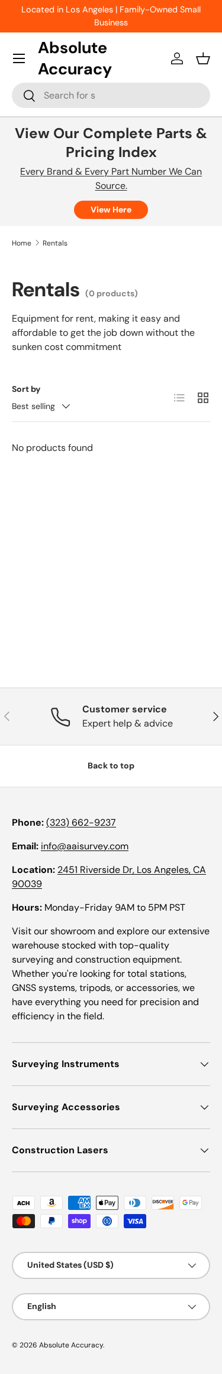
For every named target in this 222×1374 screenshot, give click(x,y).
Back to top (111, 765)
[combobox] (111, 95)
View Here (111, 209)
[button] (203, 58)
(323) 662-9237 (81, 822)
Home (21, 243)
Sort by (26, 389)
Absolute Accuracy (71, 1345)
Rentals (55, 243)
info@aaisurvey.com (84, 846)
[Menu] (19, 58)
